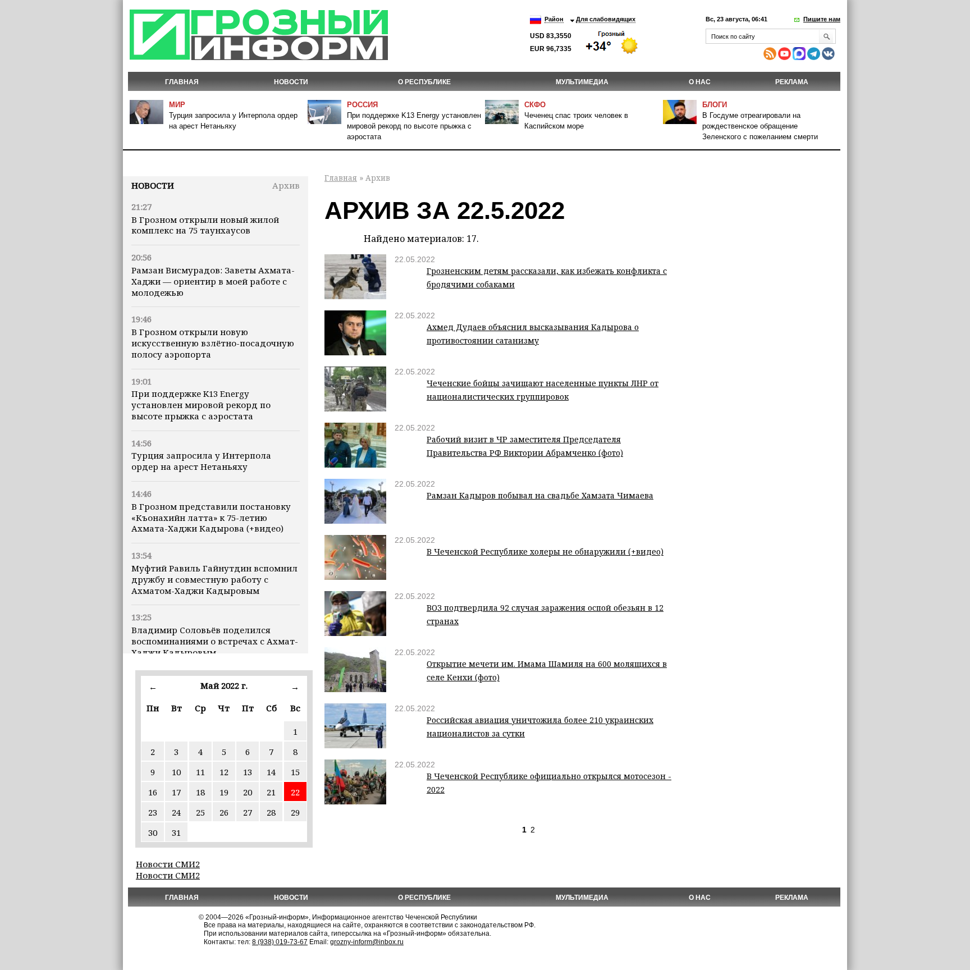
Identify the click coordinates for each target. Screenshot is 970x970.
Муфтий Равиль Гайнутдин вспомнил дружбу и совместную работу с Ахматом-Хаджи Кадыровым (214, 579)
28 (271, 812)
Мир (177, 104)
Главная (182, 82)
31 (176, 832)
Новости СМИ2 (168, 864)
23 (152, 812)
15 (295, 771)
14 (271, 771)
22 (295, 792)
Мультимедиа (582, 82)
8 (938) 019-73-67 (280, 942)
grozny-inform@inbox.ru (367, 942)
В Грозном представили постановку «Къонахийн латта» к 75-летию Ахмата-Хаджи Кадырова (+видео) (211, 517)
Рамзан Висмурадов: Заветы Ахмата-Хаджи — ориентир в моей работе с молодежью (213, 281)
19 (223, 792)
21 (271, 792)
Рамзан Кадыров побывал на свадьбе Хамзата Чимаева (540, 495)
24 (176, 812)
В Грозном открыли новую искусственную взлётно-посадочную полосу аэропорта (212, 343)
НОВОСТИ (291, 82)
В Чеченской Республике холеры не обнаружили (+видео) (545, 551)
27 (247, 812)
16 (152, 792)
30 (152, 832)
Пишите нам (821, 19)
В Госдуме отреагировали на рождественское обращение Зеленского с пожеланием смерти (760, 126)
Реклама (791, 82)
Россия (362, 104)
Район (554, 19)
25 (200, 812)
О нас (700, 82)
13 (247, 771)
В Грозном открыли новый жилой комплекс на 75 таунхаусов (205, 225)
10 (176, 771)
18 (200, 792)
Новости (152, 185)
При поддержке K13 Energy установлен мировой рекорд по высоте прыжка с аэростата (414, 126)
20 (247, 792)
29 (295, 812)
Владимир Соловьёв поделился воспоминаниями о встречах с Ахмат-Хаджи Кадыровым (214, 641)
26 (223, 812)
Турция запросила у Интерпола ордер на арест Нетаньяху (201, 461)
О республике (424, 82)
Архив (286, 185)
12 (223, 771)
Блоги (714, 104)
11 (200, 771)
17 (176, 792)
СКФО (535, 104)
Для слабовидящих (605, 19)
